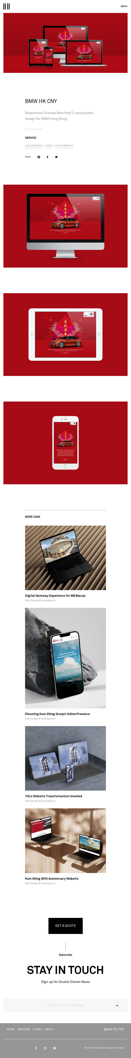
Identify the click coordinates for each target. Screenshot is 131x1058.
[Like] (47, 157)
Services (23, 1029)
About (49, 1029)
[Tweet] (56, 157)
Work (11, 1029)
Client (37, 1029)
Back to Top (114, 1029)
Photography (64, 146)
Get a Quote (65, 925)
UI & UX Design (33, 146)
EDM (48, 146)
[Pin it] (39, 157)
